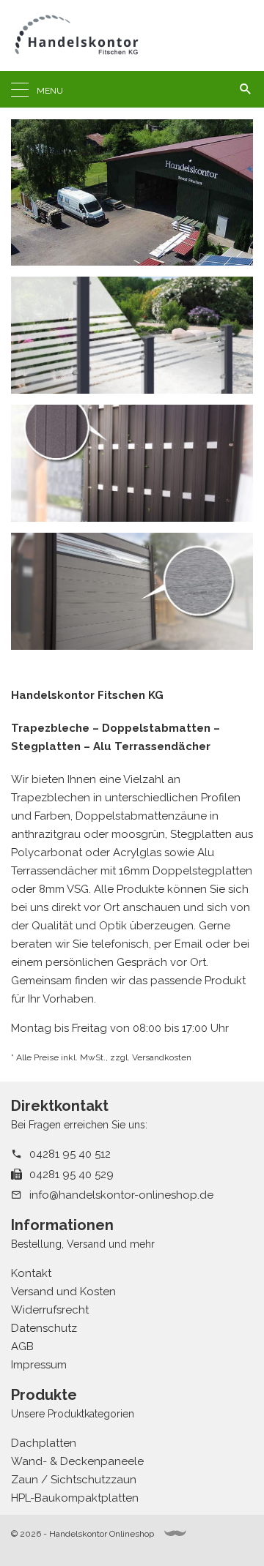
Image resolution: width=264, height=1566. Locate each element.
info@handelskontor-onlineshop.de (121, 1195)
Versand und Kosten (63, 1291)
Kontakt (31, 1273)
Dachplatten (43, 1443)
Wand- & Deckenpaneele (77, 1461)
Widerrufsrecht (50, 1309)
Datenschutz (44, 1328)
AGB (22, 1346)
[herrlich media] (175, 1533)
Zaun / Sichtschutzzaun (73, 1479)
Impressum (39, 1364)
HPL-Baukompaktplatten (75, 1498)
